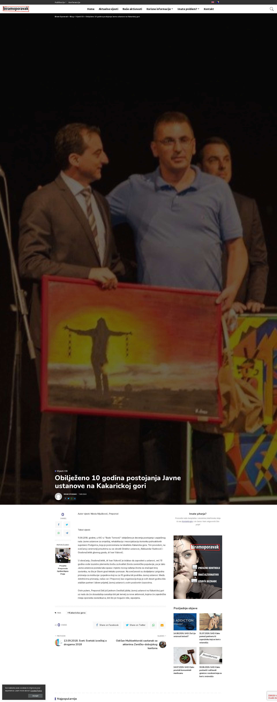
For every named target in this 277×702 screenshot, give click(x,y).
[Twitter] (66, 524)
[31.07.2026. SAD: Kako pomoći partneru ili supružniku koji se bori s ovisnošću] (210, 621)
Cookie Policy (36, 691)
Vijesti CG (62, 471)
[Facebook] (58, 524)
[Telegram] (66, 533)
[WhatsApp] (58, 533)
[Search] (271, 9)
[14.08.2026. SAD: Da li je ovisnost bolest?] (185, 621)
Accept (35, 696)
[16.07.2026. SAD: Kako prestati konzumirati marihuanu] (185, 655)
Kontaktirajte (187, 521)
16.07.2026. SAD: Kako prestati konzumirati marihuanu (184, 670)
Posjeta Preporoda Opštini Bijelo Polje (63, 569)
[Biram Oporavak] (16, 9)
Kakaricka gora (77, 613)
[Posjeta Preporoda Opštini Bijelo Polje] (62, 555)
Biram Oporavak (70, 494)
